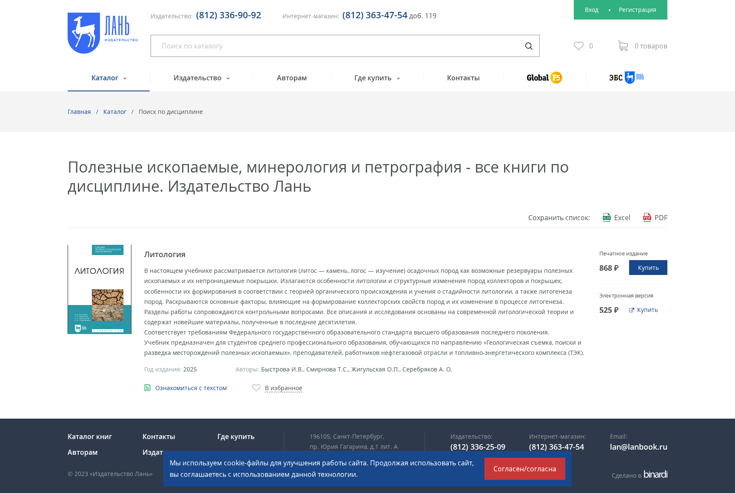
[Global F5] (545, 81)
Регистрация (637, 10)
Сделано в (638, 475)
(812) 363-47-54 (374, 15)
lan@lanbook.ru (638, 447)
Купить (648, 268)
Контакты (463, 77)
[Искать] (528, 46)
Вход (591, 10)
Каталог (105, 77)
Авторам (292, 77)
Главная (79, 112)
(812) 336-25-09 (477, 447)
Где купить (373, 77)
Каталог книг (90, 436)
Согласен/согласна (524, 468)
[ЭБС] (626, 81)
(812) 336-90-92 (228, 15)
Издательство (198, 77)
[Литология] (99, 289)
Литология (164, 254)
